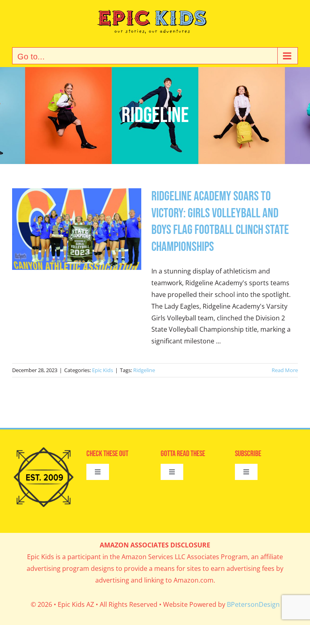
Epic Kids (102, 370)
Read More (285, 370)
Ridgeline (144, 370)
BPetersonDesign (253, 604)
